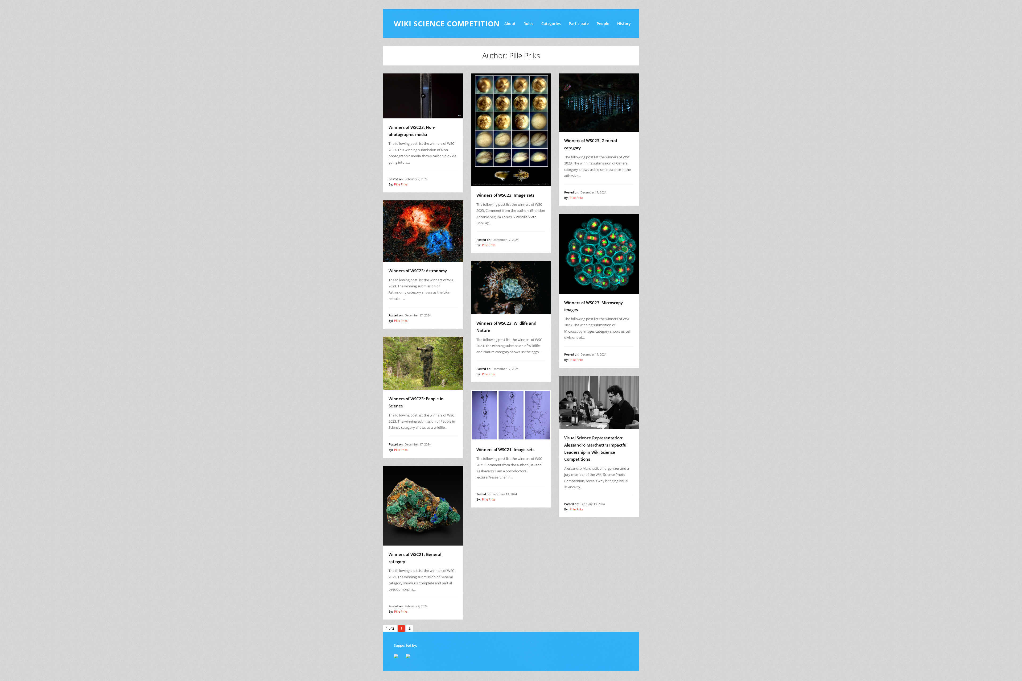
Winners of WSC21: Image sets (505, 449)
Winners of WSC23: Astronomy (418, 270)
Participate (579, 23)
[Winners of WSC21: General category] (423, 506)
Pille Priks (400, 184)
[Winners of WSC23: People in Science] (423, 363)
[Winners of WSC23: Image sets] (511, 129)
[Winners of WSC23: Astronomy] (423, 231)
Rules (528, 23)
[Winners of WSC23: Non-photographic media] (423, 95)
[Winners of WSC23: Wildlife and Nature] (511, 287)
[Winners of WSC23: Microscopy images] (599, 254)
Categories (551, 23)
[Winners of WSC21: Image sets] (511, 415)
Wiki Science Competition (447, 23)
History (624, 23)
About (510, 23)
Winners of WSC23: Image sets (505, 195)
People (603, 23)
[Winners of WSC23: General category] (599, 102)
